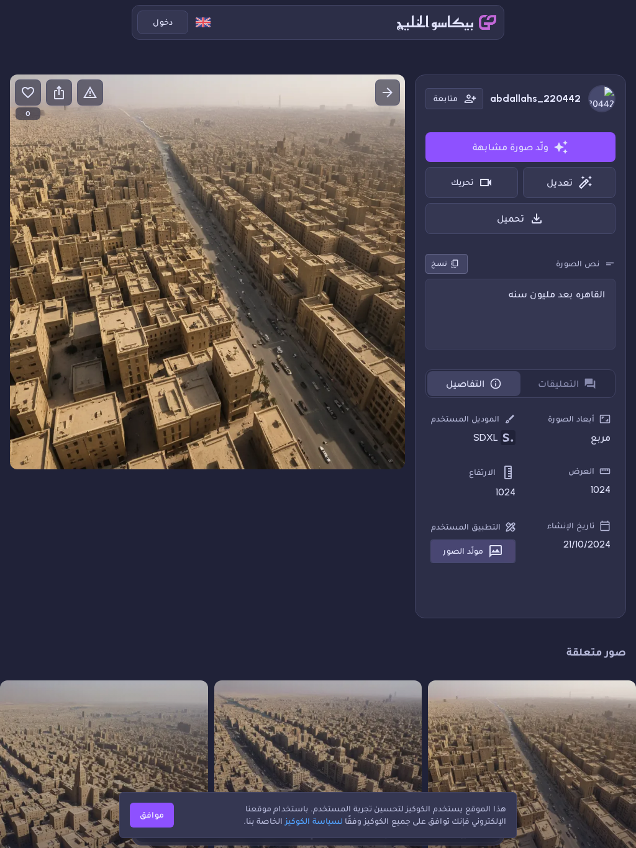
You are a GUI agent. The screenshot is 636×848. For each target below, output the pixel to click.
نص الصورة (577, 263)
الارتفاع (482, 472)
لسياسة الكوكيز (314, 821)
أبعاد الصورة (571, 419)
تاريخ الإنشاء (570, 525)
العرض (581, 471)
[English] (203, 22)
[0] (28, 92)
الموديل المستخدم (465, 419)
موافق (152, 815)
